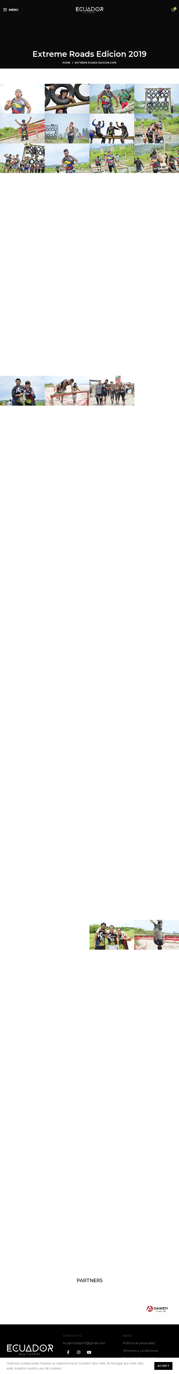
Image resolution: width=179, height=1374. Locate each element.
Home (66, 62)
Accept (163, 1365)
